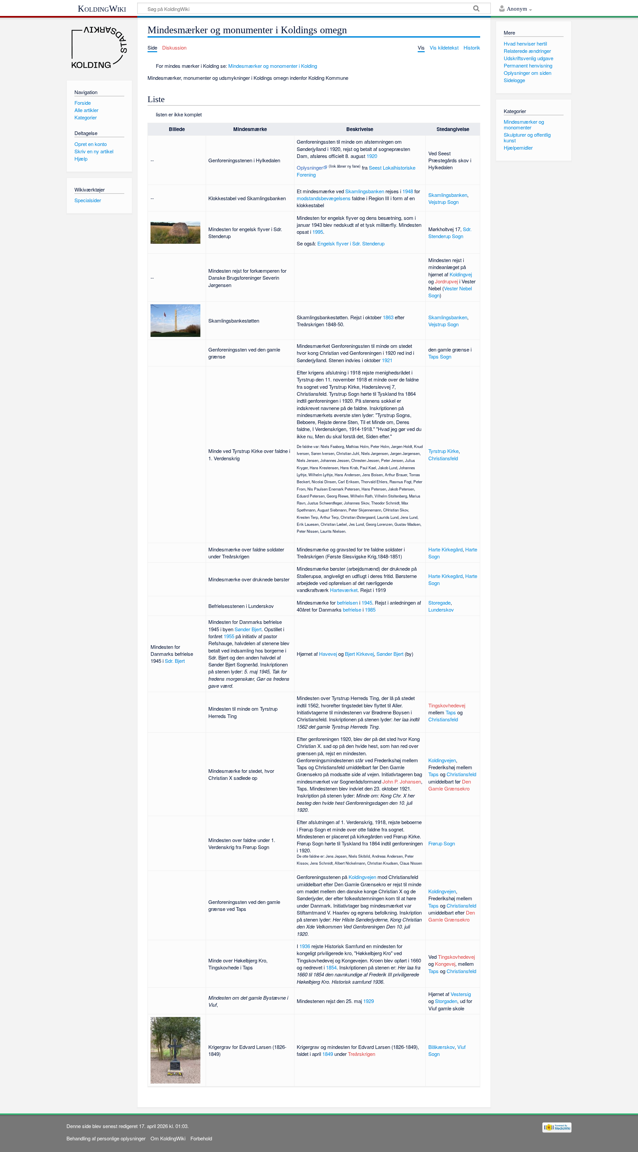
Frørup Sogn (441, 843)
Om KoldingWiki (168, 1138)
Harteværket (344, 589)
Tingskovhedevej (446, 705)
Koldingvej (461, 274)
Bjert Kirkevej (359, 653)
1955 (229, 636)
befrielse (352, 609)
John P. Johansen (401, 781)
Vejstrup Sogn (443, 201)
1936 (304, 945)
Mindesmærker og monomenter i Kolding (272, 65)
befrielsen (347, 602)
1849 (327, 1053)
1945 (367, 602)
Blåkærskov (441, 1046)
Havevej (328, 653)
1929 (368, 1000)
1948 (407, 191)
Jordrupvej (446, 281)
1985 (370, 609)
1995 (317, 231)
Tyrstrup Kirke (443, 450)
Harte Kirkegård (445, 549)
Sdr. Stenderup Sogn (450, 232)
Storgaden (446, 1000)
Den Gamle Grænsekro (449, 785)
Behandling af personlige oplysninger (106, 1138)
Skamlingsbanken (364, 191)
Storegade (439, 602)
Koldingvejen (442, 760)
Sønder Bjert (248, 629)
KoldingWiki (102, 9)
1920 (372, 155)
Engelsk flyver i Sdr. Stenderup (350, 243)
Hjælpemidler (518, 147)
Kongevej (445, 963)
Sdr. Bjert (175, 660)
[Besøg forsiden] (99, 47)
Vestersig (461, 993)
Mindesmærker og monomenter (524, 124)
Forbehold (201, 1138)
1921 (387, 360)
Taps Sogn (439, 356)
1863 (388, 317)
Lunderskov (441, 609)
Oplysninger (310, 167)
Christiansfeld (443, 458)
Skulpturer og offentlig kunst (527, 137)
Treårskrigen (361, 1053)
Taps (451, 712)
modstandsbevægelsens (324, 198)
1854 (331, 967)
